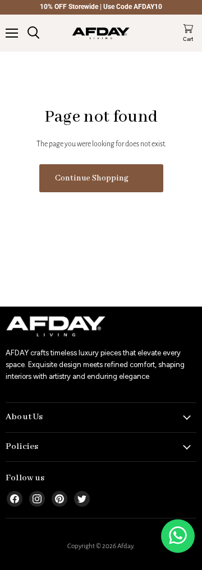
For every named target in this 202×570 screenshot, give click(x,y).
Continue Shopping (91, 178)
